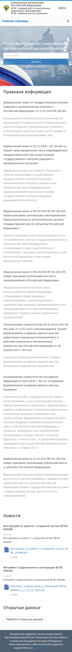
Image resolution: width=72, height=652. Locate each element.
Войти (62, 8)
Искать (36, 62)
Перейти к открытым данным (24, 619)
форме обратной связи (45, 648)
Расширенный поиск (36, 68)
